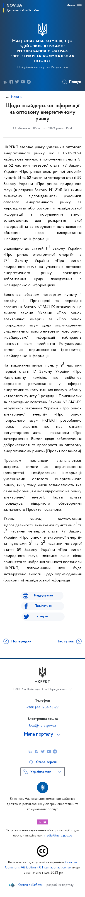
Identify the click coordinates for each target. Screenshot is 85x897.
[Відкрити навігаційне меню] (79, 5)
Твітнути (41, 616)
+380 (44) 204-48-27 (42, 707)
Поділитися (43, 606)
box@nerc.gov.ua (42, 725)
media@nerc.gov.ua (58, 835)
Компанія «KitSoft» (30, 885)
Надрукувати (43, 595)
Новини (16, 97)
